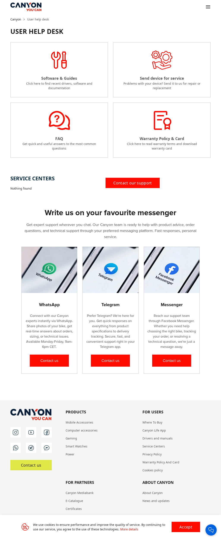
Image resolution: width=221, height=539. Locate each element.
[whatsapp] (15, 448)
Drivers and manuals (157, 438)
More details (129, 529)
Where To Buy (152, 422)
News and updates (156, 501)
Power (70, 454)
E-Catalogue (74, 501)
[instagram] (15, 432)
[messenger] (46, 448)
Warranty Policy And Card (160, 462)
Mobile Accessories (79, 422)
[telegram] (31, 448)
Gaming (71, 438)
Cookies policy (152, 470)
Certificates (74, 509)
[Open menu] (208, 6)
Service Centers (153, 446)
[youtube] (31, 432)
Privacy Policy (152, 454)
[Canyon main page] (25, 7)
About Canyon (152, 493)
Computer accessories (82, 430)
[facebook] (46, 432)
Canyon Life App (154, 430)
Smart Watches (76, 446)
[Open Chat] (211, 530)
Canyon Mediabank (79, 493)
